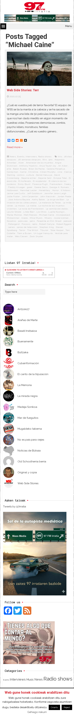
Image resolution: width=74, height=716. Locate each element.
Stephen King (46, 227)
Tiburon (44, 230)
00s (60, 156)
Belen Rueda (20, 169)
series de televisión (27, 227)
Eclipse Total (60, 178)
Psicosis (26, 224)
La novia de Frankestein (31, 209)
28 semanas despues (29, 159)
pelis (32, 221)
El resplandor (40, 181)
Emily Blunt (24, 184)
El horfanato (24, 181)
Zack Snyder (36, 236)
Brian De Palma (37, 169)
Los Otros (41, 212)
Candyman (12, 172)
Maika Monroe (14, 215)
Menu (68, 26)
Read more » (15, 147)
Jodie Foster (13, 196)
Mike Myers (36, 218)
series (11, 227)
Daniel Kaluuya (44, 175)
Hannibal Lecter (28, 190)
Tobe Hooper (57, 230)
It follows (65, 190)
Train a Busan (24, 233)
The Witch (32, 230)
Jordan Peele (64, 196)
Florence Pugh (40, 184)
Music (30, 679)
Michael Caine (46, 215)
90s (50, 159)
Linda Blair (29, 212)
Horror (55, 190)
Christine (33, 172)
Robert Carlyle (46, 224)
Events (20, 156)
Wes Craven (21, 236)
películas (23, 221)
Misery (48, 218)
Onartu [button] (54, 707)
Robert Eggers (63, 224)
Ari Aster (63, 166)
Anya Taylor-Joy (47, 166)
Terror (22, 230)
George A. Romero (59, 187)
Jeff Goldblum (34, 193)
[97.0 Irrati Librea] (37, 7)
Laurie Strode (14, 212)
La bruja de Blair (56, 199)
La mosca (20, 205)
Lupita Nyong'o (56, 212)
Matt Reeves (30, 215)
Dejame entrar (28, 178)
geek (29, 187)
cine (60, 172)
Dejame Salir (45, 178)
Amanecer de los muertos (39, 163)
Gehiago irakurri (37, 712)
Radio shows (44, 156)
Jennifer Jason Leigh (55, 193)
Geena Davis (41, 187)
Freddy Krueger (16, 187)
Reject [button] (67, 707)
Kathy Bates (38, 199)
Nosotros (11, 221)
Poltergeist (14, 224)
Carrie (23, 172)
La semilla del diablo (57, 209)
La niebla (31, 205)
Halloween (12, 190)
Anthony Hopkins (28, 166)
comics (20, 175)
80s (45, 159)
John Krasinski (48, 196)
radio (34, 224)
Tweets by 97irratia (14, 506)
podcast (68, 221)
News (13, 156)
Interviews (31, 156)
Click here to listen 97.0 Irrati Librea (24, 270)
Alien (21, 163)
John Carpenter (30, 196)
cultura (30, 175)
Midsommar (13, 218)
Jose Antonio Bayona (19, 199)
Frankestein (56, 184)
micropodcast (63, 215)
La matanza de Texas (50, 202)
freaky (67, 184)
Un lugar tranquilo (43, 233)
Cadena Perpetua (56, 169)
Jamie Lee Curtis (16, 193)
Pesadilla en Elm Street (49, 221)
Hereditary (44, 190)
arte (9, 169)
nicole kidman (61, 218)
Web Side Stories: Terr (23, 90)
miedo (24, 218)
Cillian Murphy (48, 172)
